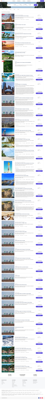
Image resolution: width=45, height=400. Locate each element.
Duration (25, 4)
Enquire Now (39, 70)
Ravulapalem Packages (33, 390)
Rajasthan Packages (16, 390)
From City (9, 4)
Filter (30, 4)
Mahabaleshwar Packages (8, 390)
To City (15, 4)
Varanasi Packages (12, 390)
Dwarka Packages (28, 390)
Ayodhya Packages (20, 390)
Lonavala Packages (3, 390)
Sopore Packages (24, 390)
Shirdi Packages (36, 390)
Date (20, 4)
